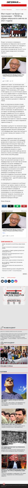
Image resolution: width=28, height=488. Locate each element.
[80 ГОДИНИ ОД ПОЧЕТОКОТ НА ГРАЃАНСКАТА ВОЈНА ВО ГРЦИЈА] (14, 438)
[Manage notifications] (4, 484)
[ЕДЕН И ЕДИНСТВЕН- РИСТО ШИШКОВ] (14, 415)
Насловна (4, 9)
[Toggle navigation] (2, 5)
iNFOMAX (5, 485)
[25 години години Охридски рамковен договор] (14, 386)
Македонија (9, 9)
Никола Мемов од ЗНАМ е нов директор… (13, 268)
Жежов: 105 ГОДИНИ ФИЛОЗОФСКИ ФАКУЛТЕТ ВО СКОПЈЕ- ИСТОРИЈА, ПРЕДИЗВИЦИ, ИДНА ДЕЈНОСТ (14, 471)
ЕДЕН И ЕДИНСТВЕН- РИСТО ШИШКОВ (11, 424)
